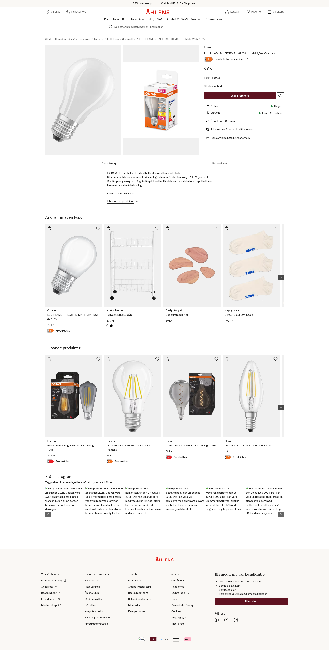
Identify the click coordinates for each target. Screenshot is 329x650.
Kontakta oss (92, 580)
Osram (208, 47)
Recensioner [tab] (219, 163)
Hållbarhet (177, 586)
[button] (64, 514)
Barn (125, 19)
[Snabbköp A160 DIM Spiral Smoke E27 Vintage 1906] (167, 359)
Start (48, 39)
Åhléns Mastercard (139, 586)
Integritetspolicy (94, 611)
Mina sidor (134, 605)
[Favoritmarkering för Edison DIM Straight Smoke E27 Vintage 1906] (98, 359)
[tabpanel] (164, 185)
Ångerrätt (47, 586)
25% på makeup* (143, 3)
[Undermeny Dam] (112, 19)
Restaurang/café (138, 593)
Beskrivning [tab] (109, 163)
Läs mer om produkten (120, 201)
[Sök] (111, 27)
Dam (107, 19)
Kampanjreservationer (97, 617)
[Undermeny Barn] (130, 19)
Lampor (98, 39)
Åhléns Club (91, 593)
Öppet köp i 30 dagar (223, 121)
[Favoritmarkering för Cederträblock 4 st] (216, 228)
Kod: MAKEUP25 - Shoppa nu (178, 3)
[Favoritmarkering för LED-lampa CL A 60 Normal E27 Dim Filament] (157, 359)
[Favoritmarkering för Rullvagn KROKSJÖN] (157, 228)
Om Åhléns (178, 580)
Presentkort (135, 580)
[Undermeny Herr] (120, 19)
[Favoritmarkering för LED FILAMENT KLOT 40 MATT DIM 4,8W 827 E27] (98, 228)
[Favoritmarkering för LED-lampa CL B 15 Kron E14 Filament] (275, 359)
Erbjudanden (48, 599)
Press (174, 599)
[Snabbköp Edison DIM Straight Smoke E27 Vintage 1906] (49, 359)
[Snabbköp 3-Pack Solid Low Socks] (227, 228)
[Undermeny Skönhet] (169, 19)
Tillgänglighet (179, 617)
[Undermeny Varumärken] (225, 19)
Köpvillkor (90, 605)
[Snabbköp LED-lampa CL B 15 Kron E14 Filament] (227, 359)
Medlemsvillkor (93, 599)
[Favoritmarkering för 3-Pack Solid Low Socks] (275, 228)
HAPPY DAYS (179, 19)
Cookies (176, 611)
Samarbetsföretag (182, 605)
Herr (116, 19)
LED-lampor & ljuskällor (121, 39)
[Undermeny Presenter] (205, 19)
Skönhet (162, 19)
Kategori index (136, 611)
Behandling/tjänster (139, 599)
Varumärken (214, 19)
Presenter (197, 19)
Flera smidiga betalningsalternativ (230, 138)
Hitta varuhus (92, 586)
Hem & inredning (142, 19)
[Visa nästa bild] (280, 278)
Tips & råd (177, 624)
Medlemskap (49, 605)
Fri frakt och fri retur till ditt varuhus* (232, 129)
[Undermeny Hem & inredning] (155, 19)
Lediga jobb (178, 593)
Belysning (84, 39)
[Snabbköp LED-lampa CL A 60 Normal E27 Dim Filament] (108, 359)
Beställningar (49, 593)
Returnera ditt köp (52, 580)
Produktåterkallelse (96, 624)
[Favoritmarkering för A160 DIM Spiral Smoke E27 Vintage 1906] (216, 359)
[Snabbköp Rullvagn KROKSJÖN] (108, 228)
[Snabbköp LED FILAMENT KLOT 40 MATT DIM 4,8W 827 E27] (49, 228)
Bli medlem (251, 601)
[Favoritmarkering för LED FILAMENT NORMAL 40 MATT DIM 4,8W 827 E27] (280, 95)
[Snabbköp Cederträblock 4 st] (167, 228)
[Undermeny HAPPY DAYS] (189, 19)
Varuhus (215, 112)
